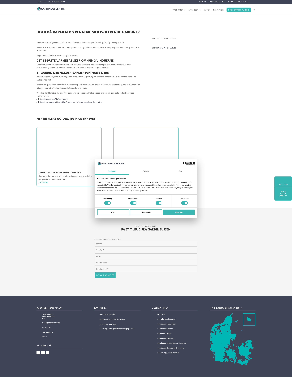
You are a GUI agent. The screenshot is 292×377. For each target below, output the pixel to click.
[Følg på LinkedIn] (43, 352)
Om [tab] (180, 171)
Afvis (113, 212)
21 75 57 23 (41, 2)
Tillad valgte (146, 212)
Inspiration (218, 10)
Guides (206, 10)
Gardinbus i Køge (164, 333)
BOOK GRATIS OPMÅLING (238, 10)
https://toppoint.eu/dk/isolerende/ (53, 99)
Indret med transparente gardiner (60, 172)
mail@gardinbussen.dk (51, 323)
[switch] (133, 203)
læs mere (43, 182)
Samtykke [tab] (112, 171)
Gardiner (163, 48)
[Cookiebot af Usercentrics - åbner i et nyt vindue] (185, 163)
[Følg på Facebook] (38, 352)
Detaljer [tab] (146, 171)
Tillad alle (179, 212)
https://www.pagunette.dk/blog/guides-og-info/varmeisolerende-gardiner (70, 102)
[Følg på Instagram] (47, 352)
